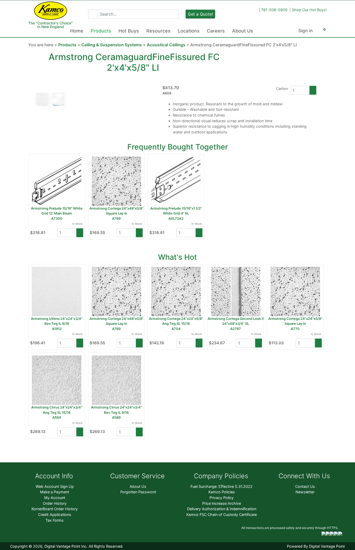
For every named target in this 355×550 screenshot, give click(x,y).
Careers (216, 31)
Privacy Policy (221, 497)
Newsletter (304, 492)
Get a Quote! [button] (200, 14)
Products (101, 31)
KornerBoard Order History (54, 509)
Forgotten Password (138, 492)
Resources (158, 31)
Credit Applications (54, 514)
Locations (189, 31)
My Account (54, 497)
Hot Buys (129, 31)
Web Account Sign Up (55, 486)
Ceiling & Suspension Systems (111, 44)
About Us (242, 31)
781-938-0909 (274, 10)
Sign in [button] (305, 30)
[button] (93, 14)
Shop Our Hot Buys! (309, 10)
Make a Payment (54, 492)
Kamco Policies (221, 492)
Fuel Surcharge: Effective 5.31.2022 (221, 486)
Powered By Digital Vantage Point (316, 546)
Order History (55, 503)
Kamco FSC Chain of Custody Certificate (221, 514)
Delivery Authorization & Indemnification (221, 509)
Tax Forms (54, 520)
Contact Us (305, 486)
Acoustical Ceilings (166, 44)
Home (76, 31)
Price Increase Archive (221, 503)
